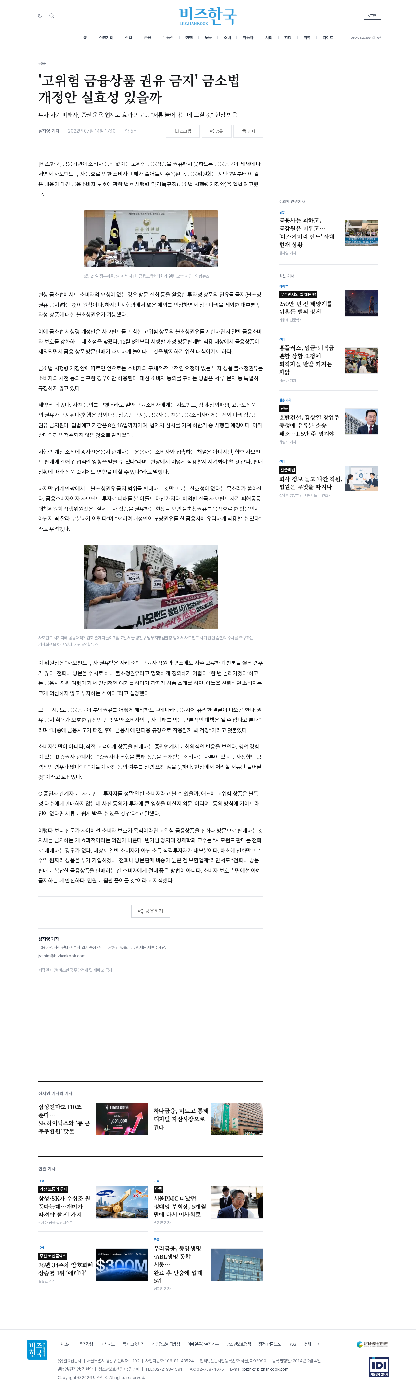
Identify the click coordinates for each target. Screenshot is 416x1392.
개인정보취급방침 (166, 1344)
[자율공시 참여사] (379, 1367)
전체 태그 (311, 1344)
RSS (292, 1344)
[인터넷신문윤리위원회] (372, 1344)
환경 (287, 37)
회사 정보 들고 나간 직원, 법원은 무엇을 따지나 (311, 479)
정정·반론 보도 (269, 1344)
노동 (208, 37)
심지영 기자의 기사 (55, 1093)
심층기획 (106, 37)
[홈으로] (37, 1350)
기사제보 (108, 1344)
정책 (188, 37)
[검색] (51, 15)
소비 (227, 37)
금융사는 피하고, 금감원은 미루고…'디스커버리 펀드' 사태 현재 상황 (307, 232)
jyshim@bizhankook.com (62, 955)
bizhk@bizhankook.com (266, 1369)
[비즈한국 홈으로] (208, 16)
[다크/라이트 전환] (40, 16)
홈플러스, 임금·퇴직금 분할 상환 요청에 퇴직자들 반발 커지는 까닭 (306, 360)
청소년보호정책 (239, 1344)
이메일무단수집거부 (203, 1344)
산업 (128, 37)
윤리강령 (86, 1344)
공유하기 (154, 910)
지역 (307, 37)
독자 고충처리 (133, 1344)
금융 (147, 37)
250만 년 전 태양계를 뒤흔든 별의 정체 (305, 304)
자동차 (248, 37)
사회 (268, 37)
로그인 (372, 15)
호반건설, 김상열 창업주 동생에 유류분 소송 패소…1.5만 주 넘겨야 (309, 421)
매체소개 (64, 1344)
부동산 (168, 37)
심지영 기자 (48, 131)
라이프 (328, 37)
